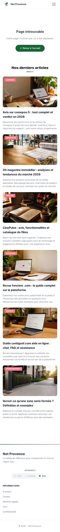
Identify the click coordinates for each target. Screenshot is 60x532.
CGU (5, 506)
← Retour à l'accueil (30, 48)
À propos (7, 491)
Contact (6, 496)
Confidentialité (9, 511)
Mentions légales (11, 501)
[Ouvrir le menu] (54, 4)
